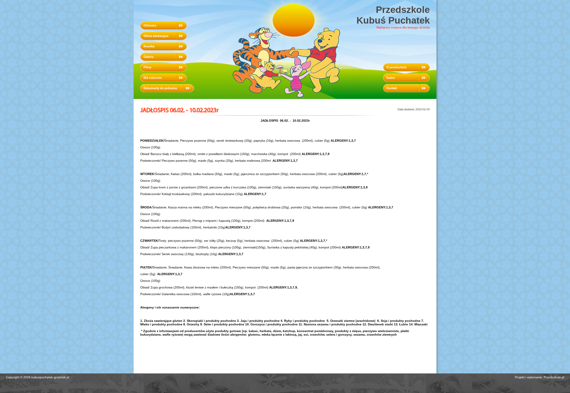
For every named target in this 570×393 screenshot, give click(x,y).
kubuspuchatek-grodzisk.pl (50, 377)
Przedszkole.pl (554, 377)
